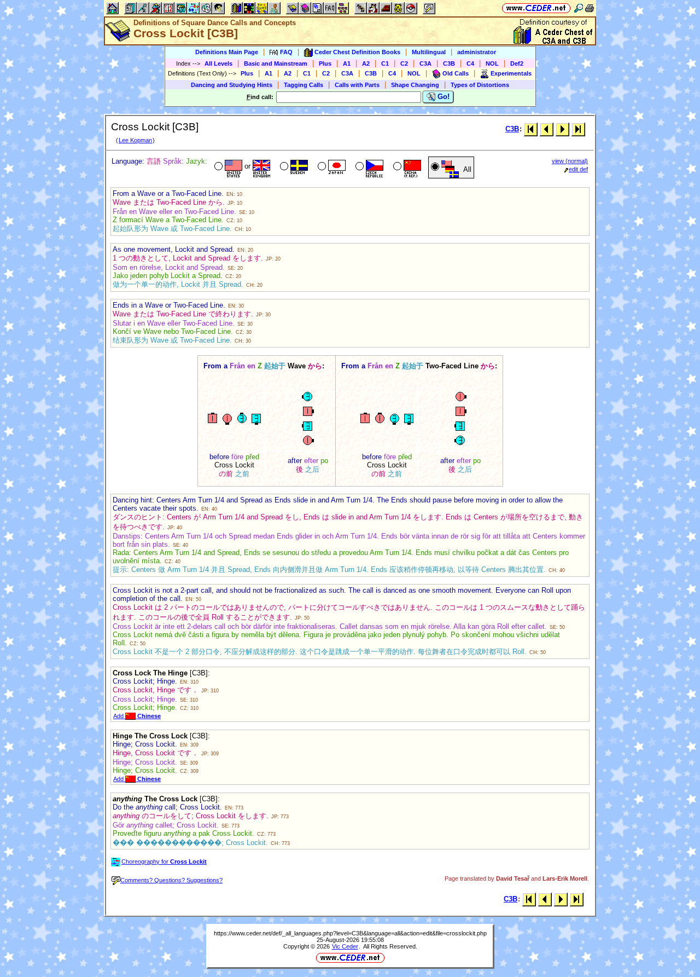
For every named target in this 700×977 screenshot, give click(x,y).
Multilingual (429, 52)
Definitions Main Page (226, 52)
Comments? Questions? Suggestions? (171, 880)
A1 (347, 63)
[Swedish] (293, 167)
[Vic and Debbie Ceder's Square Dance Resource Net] (536, 8)
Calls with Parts (357, 85)
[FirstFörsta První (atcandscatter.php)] (531, 129)
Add (137, 716)
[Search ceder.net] (578, 8)
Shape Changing (415, 85)
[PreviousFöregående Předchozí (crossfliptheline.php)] (546, 129)
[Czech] (368, 167)
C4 (470, 63)
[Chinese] (406, 167)
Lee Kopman (135, 140)
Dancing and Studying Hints (231, 85)
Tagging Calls (303, 85)
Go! (442, 97)
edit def (578, 169)
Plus (325, 63)
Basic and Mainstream (275, 63)
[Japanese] (331, 167)
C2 (404, 63)
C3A (425, 63)
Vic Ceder (345, 946)
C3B (449, 63)
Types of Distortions (480, 85)
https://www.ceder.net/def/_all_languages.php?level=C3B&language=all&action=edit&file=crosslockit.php (350, 933)
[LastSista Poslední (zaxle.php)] (578, 129)
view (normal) (570, 161)
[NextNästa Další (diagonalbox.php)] (562, 129)
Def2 (516, 63)
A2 (366, 63)
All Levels (218, 63)
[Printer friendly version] (589, 8)
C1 (385, 63)
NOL (492, 63)
